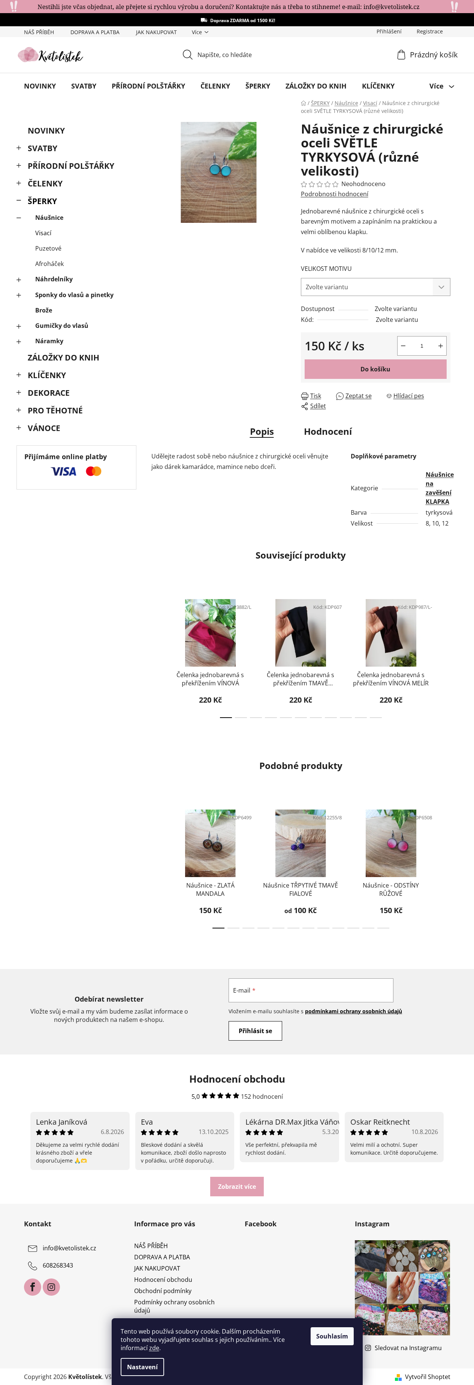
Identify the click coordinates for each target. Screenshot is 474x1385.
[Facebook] (32, 1287)
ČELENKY (45, 183)
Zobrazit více (237, 1186)
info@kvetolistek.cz (69, 1248)
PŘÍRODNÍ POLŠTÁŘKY (71, 166)
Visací (43, 233)
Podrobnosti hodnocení (334, 194)
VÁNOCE (44, 428)
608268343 (58, 1265)
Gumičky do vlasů (61, 325)
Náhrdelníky (54, 279)
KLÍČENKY (47, 375)
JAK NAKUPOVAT (156, 32)
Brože (43, 310)
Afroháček (49, 264)
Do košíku (375, 369)
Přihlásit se (255, 1031)
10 (376, 717)
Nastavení (142, 1367)
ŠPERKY (42, 201)
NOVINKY (46, 130)
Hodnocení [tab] (328, 431)
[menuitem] (39, 86)
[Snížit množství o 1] (403, 345)
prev (157, 656)
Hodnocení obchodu (163, 1279)
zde (154, 1348)
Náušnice (49, 217)
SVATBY (42, 148)
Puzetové (48, 248)
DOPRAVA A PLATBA (95, 32)
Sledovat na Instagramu (408, 1348)
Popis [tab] (262, 431)
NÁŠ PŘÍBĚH (39, 32)
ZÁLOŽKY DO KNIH (63, 357)
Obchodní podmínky (162, 1291)
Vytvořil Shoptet (427, 1377)
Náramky (49, 341)
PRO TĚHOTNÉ (55, 410)
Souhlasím (332, 1336)
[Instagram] (51, 1287)
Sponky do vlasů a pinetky (74, 295)
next (444, 656)
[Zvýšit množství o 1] (440, 345)
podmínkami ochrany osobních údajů (353, 1011)
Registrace (430, 31)
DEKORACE (49, 393)
